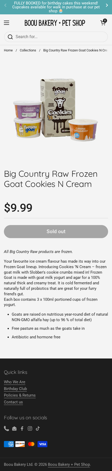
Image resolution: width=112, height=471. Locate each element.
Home (8, 50)
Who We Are (14, 382)
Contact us (13, 402)
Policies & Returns (20, 395)
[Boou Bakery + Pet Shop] (54, 23)
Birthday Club (15, 388)
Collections (28, 50)
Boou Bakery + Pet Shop (69, 464)
